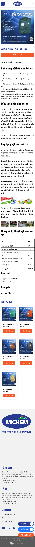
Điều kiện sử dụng (7, 518)
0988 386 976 (11, 501)
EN (33, 3)
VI (30, 3)
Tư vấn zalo (24, 529)
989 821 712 (11, 480)
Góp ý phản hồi (7, 521)
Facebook (23, 524)
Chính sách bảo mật (8, 514)
